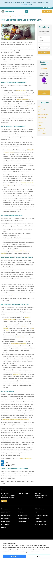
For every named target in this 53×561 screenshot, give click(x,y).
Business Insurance (6, 515)
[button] (26, 11)
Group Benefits (5, 524)
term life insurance (21, 90)
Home (2, 16)
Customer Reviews (22, 515)
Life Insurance (5, 518)
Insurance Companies (23, 518)
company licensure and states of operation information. (15, 419)
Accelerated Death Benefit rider (18, 343)
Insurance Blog (7, 16)
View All (44, 133)
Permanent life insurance (23, 99)
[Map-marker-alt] (2, 501)
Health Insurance (5, 521)
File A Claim (38, 518)
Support (37, 512)
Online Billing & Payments (41, 515)
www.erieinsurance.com (26, 458)
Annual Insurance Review (41, 524)
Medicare (3, 527)
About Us (20, 512)
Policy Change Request (40, 521)
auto (32, 328)
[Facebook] (5, 501)
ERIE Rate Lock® (19, 337)
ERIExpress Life (17, 374)
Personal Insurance (6, 512)
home (7, 330)
